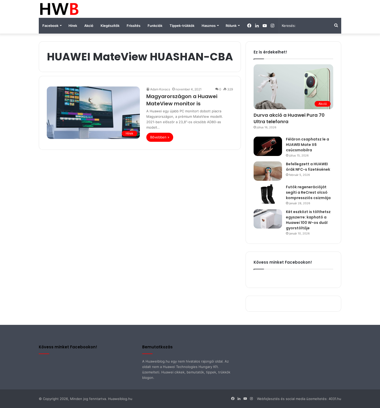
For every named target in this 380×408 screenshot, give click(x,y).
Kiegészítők (110, 25)
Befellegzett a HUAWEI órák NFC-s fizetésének (308, 166)
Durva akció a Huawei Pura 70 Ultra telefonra (289, 118)
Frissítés (133, 25)
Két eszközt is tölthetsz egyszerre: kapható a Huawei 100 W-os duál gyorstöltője (308, 220)
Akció (88, 25)
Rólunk (231, 25)
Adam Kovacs (160, 89)
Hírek (73, 25)
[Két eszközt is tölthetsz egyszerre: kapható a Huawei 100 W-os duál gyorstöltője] (268, 219)
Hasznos (209, 25)
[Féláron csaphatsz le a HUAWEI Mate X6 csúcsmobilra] (268, 146)
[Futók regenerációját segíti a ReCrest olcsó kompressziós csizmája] (268, 194)
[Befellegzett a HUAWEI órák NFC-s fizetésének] (268, 171)
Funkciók (155, 25)
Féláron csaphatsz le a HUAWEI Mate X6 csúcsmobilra (307, 145)
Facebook (50, 25)
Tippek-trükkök (182, 25)
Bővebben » (159, 137)
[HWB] (59, 9)
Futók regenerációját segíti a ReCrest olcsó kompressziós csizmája (308, 192)
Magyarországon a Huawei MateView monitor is (181, 100)
